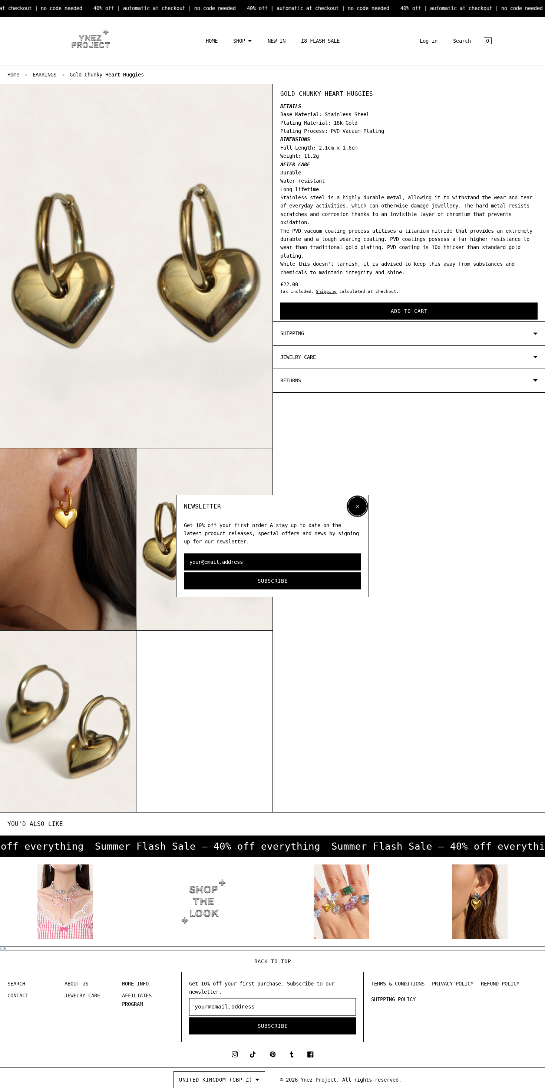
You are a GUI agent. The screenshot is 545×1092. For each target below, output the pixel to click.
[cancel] (357, 506)
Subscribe (273, 581)
